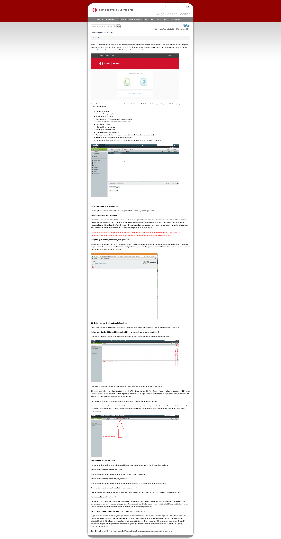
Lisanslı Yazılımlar (163, 19)
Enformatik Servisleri (135, 19)
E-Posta (123, 19)
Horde (100, 38)
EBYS (153, 19)
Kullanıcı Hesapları (112, 19)
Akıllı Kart (100, 19)
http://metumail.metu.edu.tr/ (105, 50)
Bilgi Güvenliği (175, 19)
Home (94, 38)
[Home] (115, 10)
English (168, 2)
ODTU (174, 2)
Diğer (146, 19)
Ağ (93, 19)
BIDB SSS (182, 2)
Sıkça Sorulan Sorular (173, 14)
